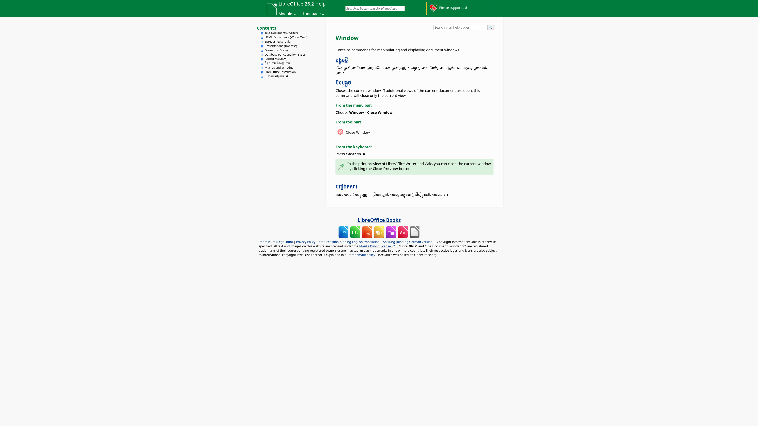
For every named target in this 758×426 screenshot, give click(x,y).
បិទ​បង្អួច (343, 82)
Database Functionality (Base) (285, 54)
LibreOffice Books (379, 220)
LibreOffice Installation (280, 72)
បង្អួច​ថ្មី (342, 59)
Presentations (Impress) (281, 46)
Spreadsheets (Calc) (278, 41)
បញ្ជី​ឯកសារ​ (346, 186)
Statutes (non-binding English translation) (350, 242)
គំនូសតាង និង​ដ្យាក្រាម (277, 63)
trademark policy (362, 255)
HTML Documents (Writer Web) (286, 37)
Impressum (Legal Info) (276, 242)
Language (312, 13)
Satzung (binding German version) (408, 242)
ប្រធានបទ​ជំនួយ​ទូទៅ (276, 76)
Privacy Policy (305, 242)
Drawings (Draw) (276, 50)
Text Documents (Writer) (281, 33)
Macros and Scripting (279, 67)
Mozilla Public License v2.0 (378, 246)
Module (285, 13)
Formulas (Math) (276, 59)
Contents (266, 28)
